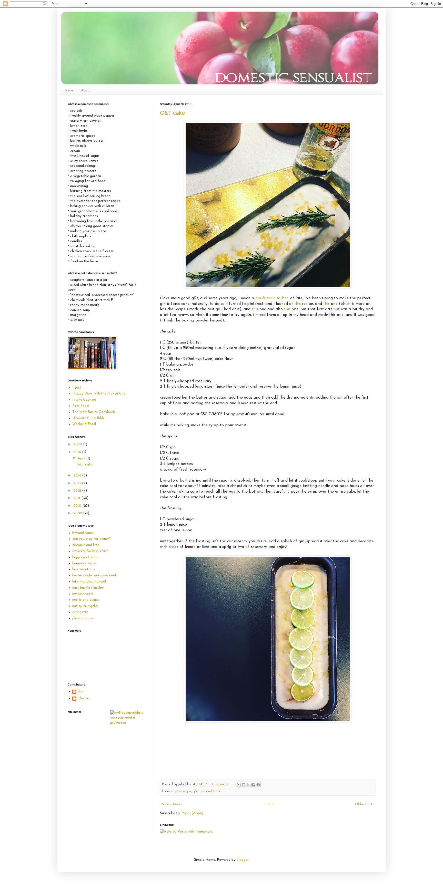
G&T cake (172, 113)
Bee (80, 691)
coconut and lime (85, 545)
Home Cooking (84, 400)
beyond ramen (83, 533)
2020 (78, 444)
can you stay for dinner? (91, 539)
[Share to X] (248, 784)
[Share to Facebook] (253, 784)
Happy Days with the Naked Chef (99, 394)
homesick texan (84, 563)
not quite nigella (85, 606)
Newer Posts (171, 804)
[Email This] (238, 784)
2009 (78, 513)
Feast (76, 388)
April (82, 458)
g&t (196, 791)
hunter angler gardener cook (94, 575)
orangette (80, 612)
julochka (83, 698)
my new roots (82, 594)
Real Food (80, 406)
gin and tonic (210, 791)
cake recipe (182, 791)
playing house (83, 618)
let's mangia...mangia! (89, 582)
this (297, 304)
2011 (77, 498)
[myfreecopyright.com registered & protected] (127, 723)
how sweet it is (83, 569)
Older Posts (364, 804)
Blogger (242, 860)
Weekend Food (84, 424)
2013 (77, 483)
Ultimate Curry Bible (88, 418)
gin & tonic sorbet (271, 298)
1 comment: (221, 784)
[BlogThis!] (243, 784)
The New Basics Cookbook (93, 412)
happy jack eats (85, 557)
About (85, 90)
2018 (77, 452)
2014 (77, 475)
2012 (77, 491)
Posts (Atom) (192, 813)
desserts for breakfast (90, 551)
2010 (77, 506)
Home (68, 90)
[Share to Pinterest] (258, 784)
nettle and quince (85, 600)
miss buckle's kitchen (88, 588)
